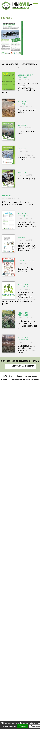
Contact (19, 376)
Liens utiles (5, 380)
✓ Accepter (22, 726)
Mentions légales (31, 376)
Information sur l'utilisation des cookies (25, 380)
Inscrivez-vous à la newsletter (20, 366)
